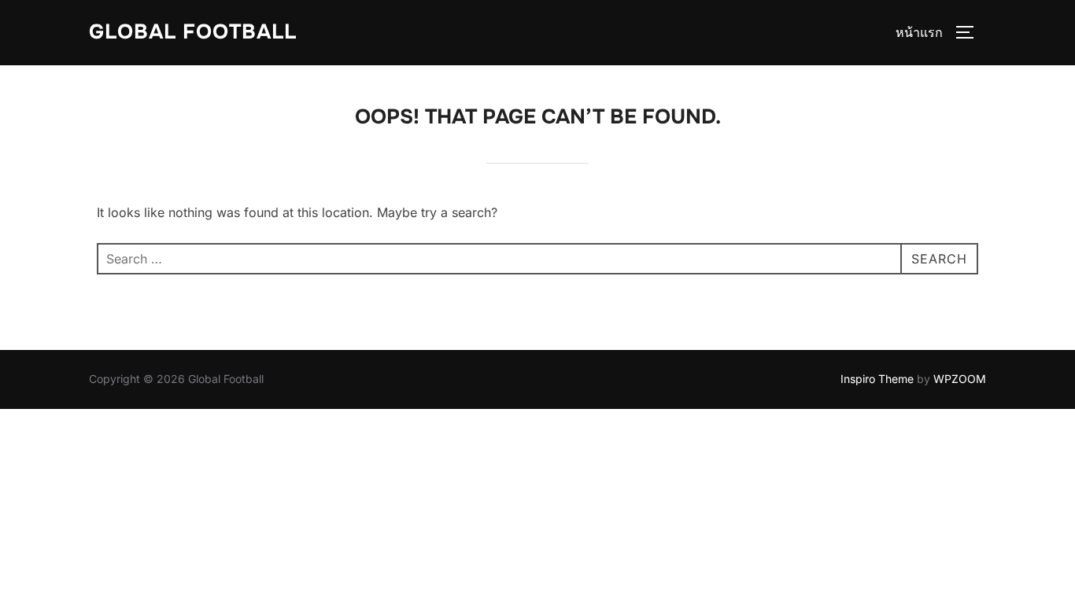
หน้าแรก (919, 32)
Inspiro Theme (877, 378)
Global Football (193, 32)
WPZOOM (959, 378)
